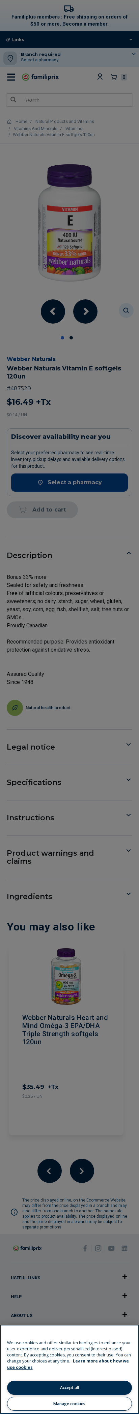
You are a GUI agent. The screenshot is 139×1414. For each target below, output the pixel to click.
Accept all (69, 1387)
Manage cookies (69, 1404)
